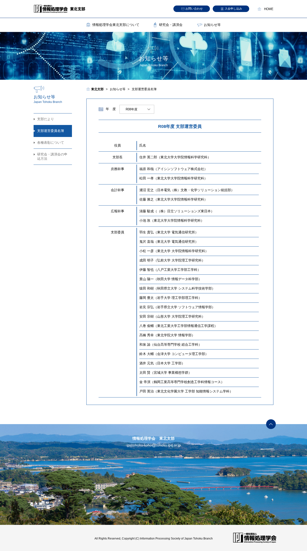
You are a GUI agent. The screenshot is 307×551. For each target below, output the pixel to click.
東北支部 (97, 89)
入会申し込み (233, 8)
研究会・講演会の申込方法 (52, 156)
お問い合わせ (194, 8)
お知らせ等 (212, 25)
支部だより (45, 119)
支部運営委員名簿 (50, 131)
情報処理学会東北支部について (115, 25)
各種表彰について (50, 142)
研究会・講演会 (171, 25)
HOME (268, 9)
